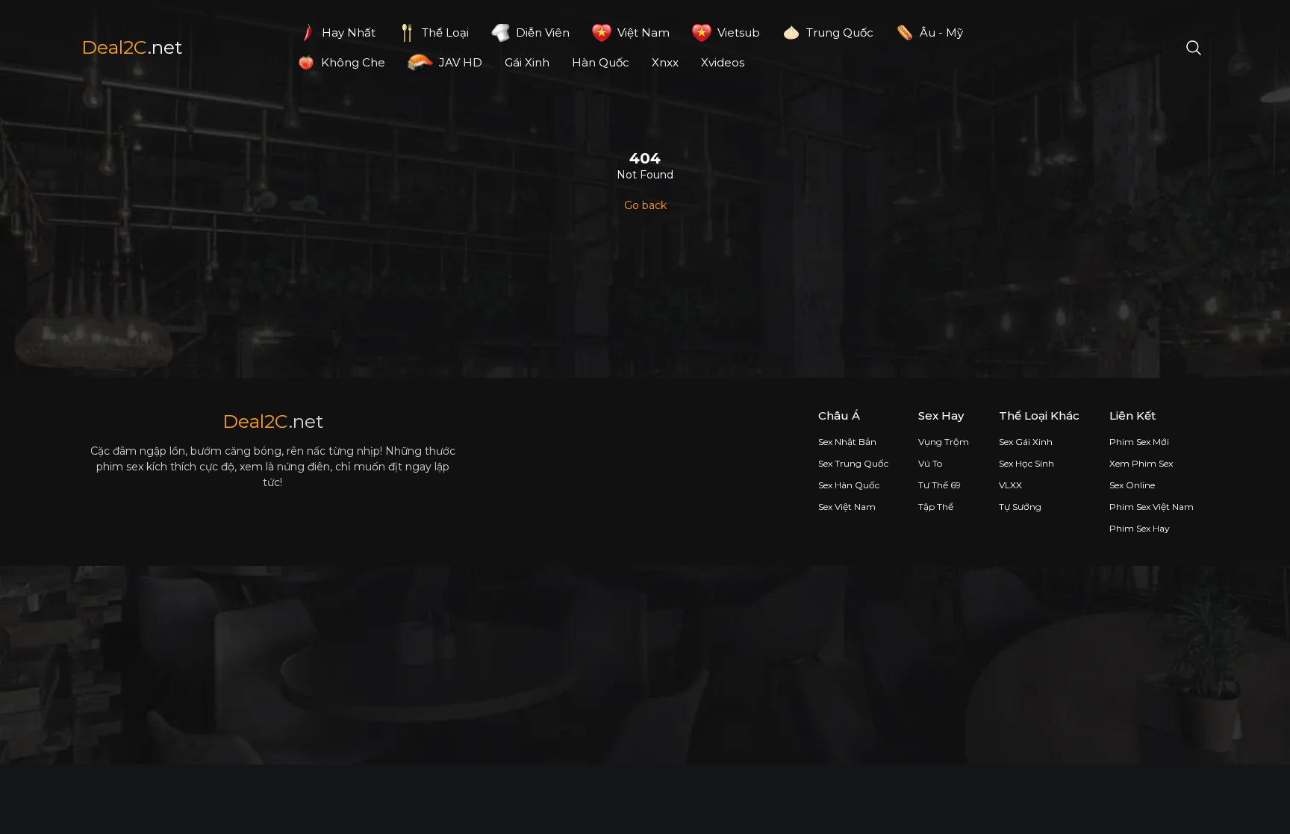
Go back (645, 205)
